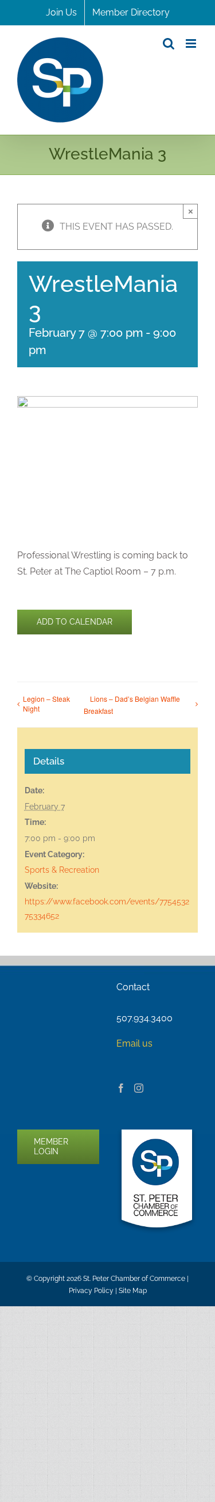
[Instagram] (138, 1088)
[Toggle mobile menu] (192, 43)
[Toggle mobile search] (168, 43)
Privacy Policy (91, 1291)
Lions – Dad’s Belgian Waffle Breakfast (132, 705)
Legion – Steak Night (46, 703)
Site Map (133, 1291)
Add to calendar (74, 621)
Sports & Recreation (62, 869)
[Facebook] (121, 1088)
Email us (134, 1043)
